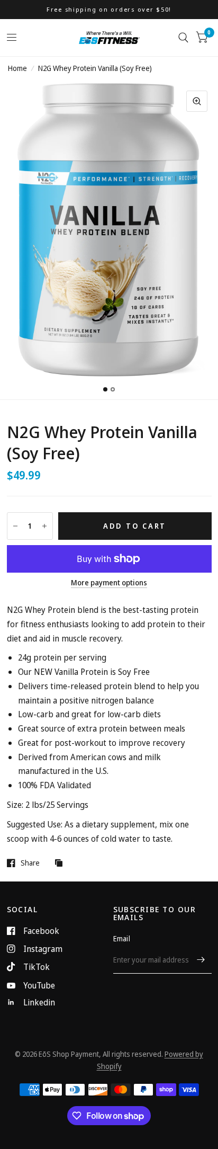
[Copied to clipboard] (61, 863)
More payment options (109, 582)
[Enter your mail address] (201, 960)
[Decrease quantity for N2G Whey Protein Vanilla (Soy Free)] (15, 526)
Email (121, 938)
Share (30, 863)
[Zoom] (196, 101)
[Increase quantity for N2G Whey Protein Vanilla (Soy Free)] (44, 526)
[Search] (183, 37)
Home (17, 68)
